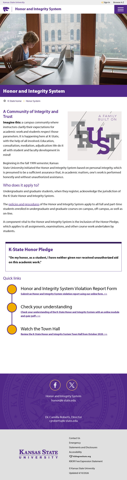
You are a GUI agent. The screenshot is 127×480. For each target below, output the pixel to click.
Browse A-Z (118, 2)
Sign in (107, 2)
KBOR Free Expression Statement (86, 461)
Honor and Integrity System (38, 8)
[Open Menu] (120, 9)
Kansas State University (14, 2)
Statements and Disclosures (83, 447)
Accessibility (75, 452)
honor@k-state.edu (63, 400)
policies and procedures (24, 204)
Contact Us (74, 438)
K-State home (15, 101)
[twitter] (71, 385)
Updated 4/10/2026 (79, 473)
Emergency (75, 442)
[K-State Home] (6, 9)
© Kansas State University (82, 468)
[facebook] (55, 385)
